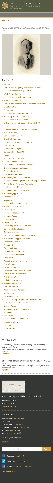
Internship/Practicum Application (17, 116)
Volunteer (8, 312)
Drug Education (10, 107)
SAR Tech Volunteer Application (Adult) (19, 235)
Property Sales (10, 219)
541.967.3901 (10, 421)
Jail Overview (9, 293)
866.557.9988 (14, 433)
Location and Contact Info (14, 251)
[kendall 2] (26, 54)
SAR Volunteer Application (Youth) (17, 238)
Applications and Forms (13, 187)
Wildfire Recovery (11, 132)
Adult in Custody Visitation (14, 290)
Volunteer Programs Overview (16, 309)
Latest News (9, 315)
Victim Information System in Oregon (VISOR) (22, 123)
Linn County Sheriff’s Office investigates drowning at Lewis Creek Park (24, 345)
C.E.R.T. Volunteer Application (16, 318)
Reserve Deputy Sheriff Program (17, 270)
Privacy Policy (9, 328)
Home (4, 20)
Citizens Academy (11, 306)
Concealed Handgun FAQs (14, 152)
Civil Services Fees (11, 277)
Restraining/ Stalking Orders (15, 261)
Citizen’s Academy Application (16, 168)
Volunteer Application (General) (17, 190)
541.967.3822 (25, 427)
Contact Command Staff (13, 161)
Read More (6, 354)
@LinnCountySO (19, 461)
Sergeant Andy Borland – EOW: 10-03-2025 (21, 142)
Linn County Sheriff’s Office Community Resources (24, 103)
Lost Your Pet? (9, 145)
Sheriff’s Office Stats (12, 139)
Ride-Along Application (13, 193)
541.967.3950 (19, 418)
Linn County (25, 3)
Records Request (11, 197)
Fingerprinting (9, 245)
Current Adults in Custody (14, 229)
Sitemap (7, 325)
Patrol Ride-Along (11, 296)
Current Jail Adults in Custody (16, 302)
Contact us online (8, 442)
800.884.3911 (15, 430)
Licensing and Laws (12, 209)
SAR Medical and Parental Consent (18, 164)
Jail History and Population (15, 158)
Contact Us (8, 110)
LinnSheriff (20, 456)
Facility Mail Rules (11, 248)
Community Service (12, 171)
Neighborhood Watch (12, 283)
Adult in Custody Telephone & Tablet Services (22, 299)
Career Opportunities (12, 267)
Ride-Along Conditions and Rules (17, 177)
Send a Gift (8, 257)
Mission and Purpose (12, 322)
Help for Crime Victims (13, 280)
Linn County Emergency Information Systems (22, 87)
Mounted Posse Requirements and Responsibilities (25, 180)
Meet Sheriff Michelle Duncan (16, 120)
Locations (8, 200)
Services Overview (11, 232)
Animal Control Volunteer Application (19, 184)
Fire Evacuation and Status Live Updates (20, 129)
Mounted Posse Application (15, 213)
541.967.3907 (18, 424)
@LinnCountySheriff (23, 466)
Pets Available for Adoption (15, 274)
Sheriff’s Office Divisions (14, 206)
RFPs (6, 126)
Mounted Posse (10, 216)
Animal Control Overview (14, 254)
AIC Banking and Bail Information (17, 97)
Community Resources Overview (17, 225)
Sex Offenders (10, 264)
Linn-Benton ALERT (9, 471)
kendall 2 (7, 84)
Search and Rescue (12, 241)
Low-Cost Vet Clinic (11, 286)
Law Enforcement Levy (13, 136)
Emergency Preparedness (14, 174)
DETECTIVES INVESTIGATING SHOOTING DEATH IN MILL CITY (26, 362)
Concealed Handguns (13, 148)
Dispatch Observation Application (17, 91)
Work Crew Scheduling (13, 94)
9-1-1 (7, 437)
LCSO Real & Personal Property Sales (19, 113)
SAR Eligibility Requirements (15, 203)
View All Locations (9, 406)
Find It (46, 449)
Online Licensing (10, 222)
